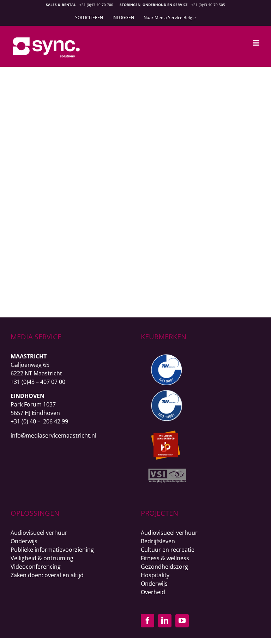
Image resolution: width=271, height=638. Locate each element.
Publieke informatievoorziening (52, 550)
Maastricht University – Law (131, 206)
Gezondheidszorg (164, 566)
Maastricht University (64, 217)
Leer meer (131, 276)
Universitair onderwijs (198, 217)
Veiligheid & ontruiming (42, 558)
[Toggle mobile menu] (256, 43)
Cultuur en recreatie (167, 550)
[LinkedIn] (164, 620)
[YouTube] (182, 620)
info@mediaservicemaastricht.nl (53, 435)
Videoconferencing (36, 566)
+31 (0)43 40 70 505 (208, 4)
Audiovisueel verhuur (39, 533)
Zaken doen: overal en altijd (47, 575)
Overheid (153, 592)
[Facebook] (147, 620)
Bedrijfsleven (158, 541)
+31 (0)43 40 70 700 (96, 4)
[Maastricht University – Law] (131, 89)
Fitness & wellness (165, 558)
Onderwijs (130, 217)
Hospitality (155, 575)
